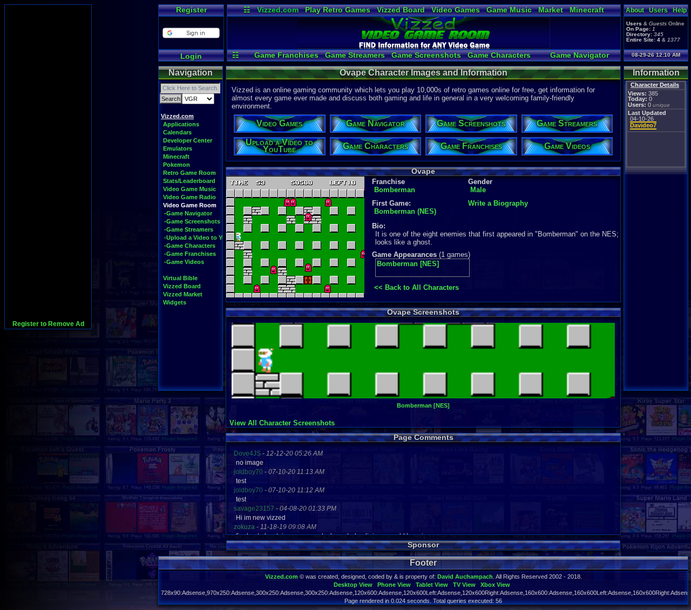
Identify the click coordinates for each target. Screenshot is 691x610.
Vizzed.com (278, 9)
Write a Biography (498, 203)
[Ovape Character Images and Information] (423, 46)
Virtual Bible (180, 278)
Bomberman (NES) (405, 211)
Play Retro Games (337, 9)
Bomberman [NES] (408, 264)
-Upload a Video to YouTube (203, 237)
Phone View (394, 584)
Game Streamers (355, 55)
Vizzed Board (401, 9)
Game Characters (499, 55)
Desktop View (353, 584)
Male (478, 190)
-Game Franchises (190, 253)
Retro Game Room (189, 173)
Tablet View (432, 584)
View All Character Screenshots (282, 423)
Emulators (177, 148)
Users (658, 10)
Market (550, 9)
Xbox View (495, 584)
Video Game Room (189, 205)
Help (680, 10)
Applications (181, 124)
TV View (464, 584)
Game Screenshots (426, 55)
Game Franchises (286, 55)
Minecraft (587, 9)
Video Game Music (189, 189)
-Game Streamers (188, 229)
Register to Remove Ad (48, 324)
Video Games (455, 9)
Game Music (509, 9)
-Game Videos (184, 262)
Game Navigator (579, 55)
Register (191, 9)
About (635, 10)
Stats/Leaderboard (189, 181)
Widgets (174, 302)
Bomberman (394, 190)
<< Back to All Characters (416, 287)
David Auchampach (465, 576)
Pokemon (176, 164)
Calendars (177, 132)
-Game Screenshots (192, 221)
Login (191, 56)
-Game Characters (189, 245)
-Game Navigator (188, 213)
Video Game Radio (189, 197)
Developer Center (187, 140)
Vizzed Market (182, 294)
